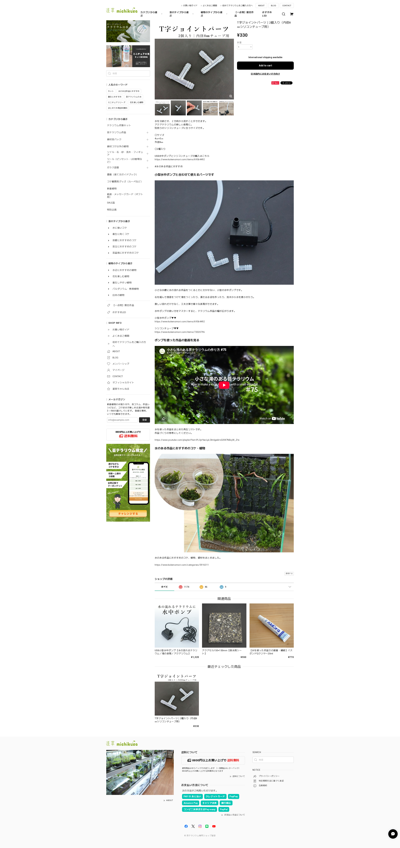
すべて (164, 587)
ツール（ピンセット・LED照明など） (124, 160)
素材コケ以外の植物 (118, 146)
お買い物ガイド (190, 5)
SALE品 (111, 202)
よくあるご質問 (210, 5)
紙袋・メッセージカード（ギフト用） (125, 195)
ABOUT (261, 5)
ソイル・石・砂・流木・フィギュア (125, 153)
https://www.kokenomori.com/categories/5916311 (182, 564)
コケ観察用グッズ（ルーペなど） (125, 181)
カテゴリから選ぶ (148, 14)
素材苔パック (114, 139)
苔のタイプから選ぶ (179, 14)
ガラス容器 (113, 167)
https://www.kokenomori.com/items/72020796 (180, 332)
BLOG (273, 5)
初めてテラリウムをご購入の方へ (237, 5)
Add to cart (265, 65)
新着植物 (112, 188)
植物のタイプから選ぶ (211, 14)
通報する (289, 574)
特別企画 (112, 209)
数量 (239, 42)
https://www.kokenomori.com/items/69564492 (180, 159)
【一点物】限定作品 (244, 14)
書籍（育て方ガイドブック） (122, 174)
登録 (144, 420)
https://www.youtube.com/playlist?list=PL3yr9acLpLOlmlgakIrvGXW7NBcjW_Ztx (197, 440)
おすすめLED (267, 14)
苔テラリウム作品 (116, 132)
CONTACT (286, 5)
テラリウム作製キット (119, 125)
